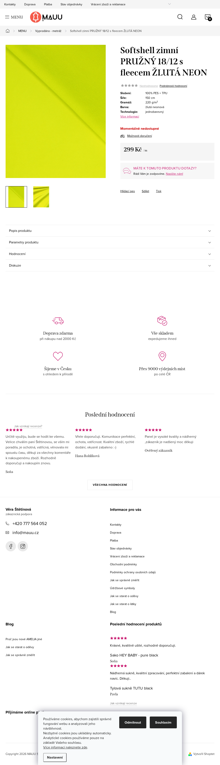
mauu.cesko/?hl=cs (23, 546)
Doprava (29, 4)
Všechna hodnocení (110, 485)
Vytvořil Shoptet (203, 754)
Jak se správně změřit (124, 580)
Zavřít (144, 187)
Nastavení (55, 757)
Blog (113, 612)
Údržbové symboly (122, 588)
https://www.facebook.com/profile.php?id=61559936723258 (11, 546)
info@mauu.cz (25, 532)
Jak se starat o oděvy (124, 596)
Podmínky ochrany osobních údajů (133, 572)
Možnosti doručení (139, 136)
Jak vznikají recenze (123, 703)
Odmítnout (133, 722)
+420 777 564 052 (29, 523)
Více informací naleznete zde (65, 747)
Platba (48, 4)
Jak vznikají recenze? (28, 426)
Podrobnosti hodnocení (173, 86)
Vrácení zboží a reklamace (108, 4)
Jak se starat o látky (123, 604)
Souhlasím (163, 722)
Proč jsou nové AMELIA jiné (24, 639)
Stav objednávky (71, 4)
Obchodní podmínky (123, 564)
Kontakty (10, 4)
